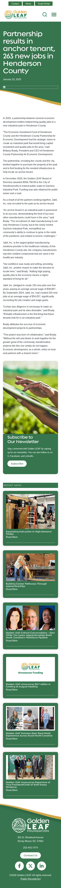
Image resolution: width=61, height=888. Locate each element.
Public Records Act (31, 879)
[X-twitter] (30, 865)
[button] (54, 14)
